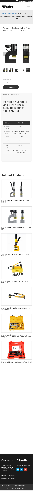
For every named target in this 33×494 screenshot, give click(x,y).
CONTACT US (11, 87)
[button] (28, 54)
